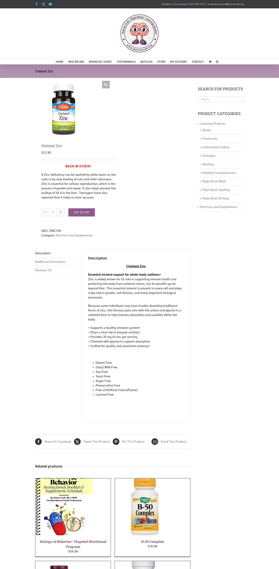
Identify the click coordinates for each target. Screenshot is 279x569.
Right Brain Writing (216, 198)
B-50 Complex (152, 541)
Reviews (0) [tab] (43, 270)
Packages (209, 155)
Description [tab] (43, 253)
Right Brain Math (214, 181)
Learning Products (212, 123)
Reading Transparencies (219, 172)
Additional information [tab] (50, 261)
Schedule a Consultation (175, 4)
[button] (217, 61)
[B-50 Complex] (143, 480)
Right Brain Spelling (216, 189)
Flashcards (210, 138)
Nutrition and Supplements (74, 235)
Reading (208, 164)
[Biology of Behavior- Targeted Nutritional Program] (63, 480)
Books (207, 130)
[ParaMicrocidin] (143, 563)
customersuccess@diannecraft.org (226, 4)
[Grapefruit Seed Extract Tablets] (59, 563)
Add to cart (81, 212)
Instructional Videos (216, 147)
